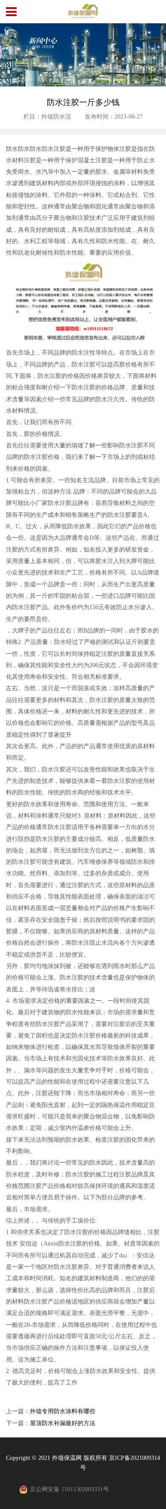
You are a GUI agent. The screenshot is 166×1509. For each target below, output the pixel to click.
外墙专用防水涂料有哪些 (62, 1411)
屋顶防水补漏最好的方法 (62, 1423)
